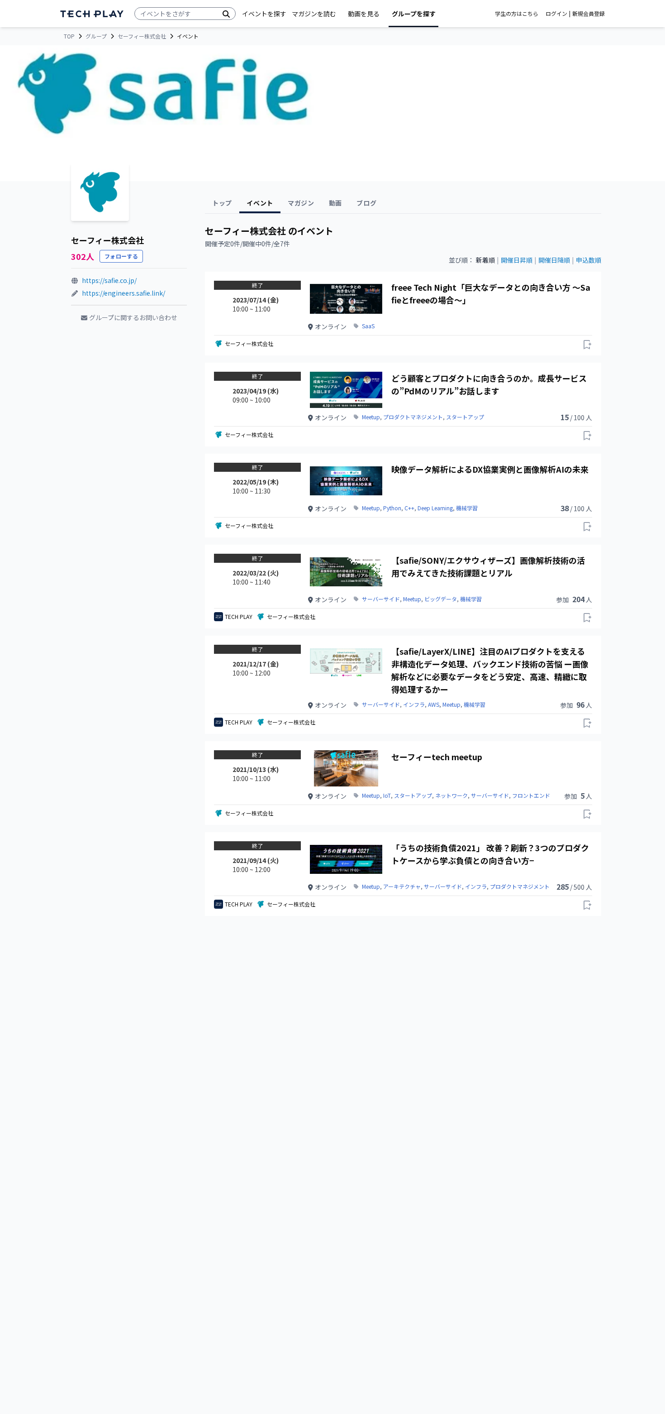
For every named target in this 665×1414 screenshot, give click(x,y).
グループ (96, 36)
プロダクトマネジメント (413, 417)
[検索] (226, 13)
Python (392, 508)
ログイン (556, 13)
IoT (387, 795)
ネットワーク (451, 795)
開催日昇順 (516, 259)
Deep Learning (435, 508)
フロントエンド (531, 795)
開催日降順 (554, 259)
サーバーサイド (381, 599)
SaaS (368, 326)
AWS (433, 704)
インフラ (414, 704)
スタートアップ (465, 417)
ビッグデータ (440, 599)
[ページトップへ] (92, 13)
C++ (409, 508)
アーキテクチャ (402, 886)
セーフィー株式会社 (142, 36)
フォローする (121, 256)
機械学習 (467, 508)
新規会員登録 (588, 13)
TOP (69, 36)
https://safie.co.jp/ (109, 280)
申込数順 (588, 259)
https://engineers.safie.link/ (123, 292)
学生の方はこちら (516, 13)
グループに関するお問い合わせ (133, 317)
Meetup (371, 417)
